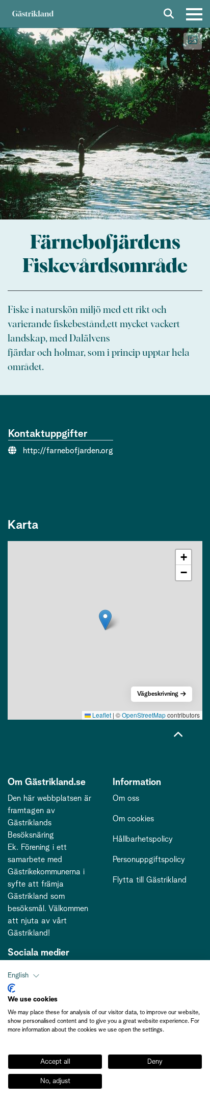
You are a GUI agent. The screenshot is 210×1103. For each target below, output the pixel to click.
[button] (105, 619)
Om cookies (133, 819)
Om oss (126, 798)
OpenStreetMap (144, 714)
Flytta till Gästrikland (150, 880)
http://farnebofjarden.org (68, 451)
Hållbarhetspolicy (143, 839)
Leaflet (101, 714)
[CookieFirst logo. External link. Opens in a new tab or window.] (11, 988)
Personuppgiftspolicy (149, 859)
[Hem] (33, 14)
